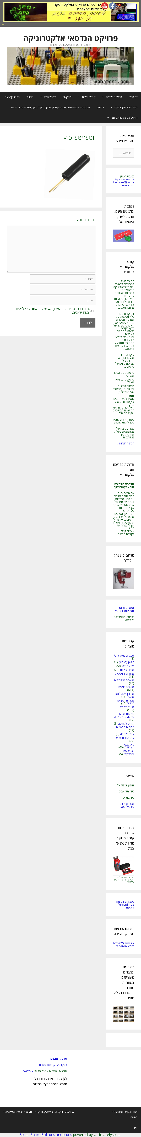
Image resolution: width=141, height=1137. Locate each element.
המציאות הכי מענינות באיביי (124, 609)
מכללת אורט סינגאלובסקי (127, 805)
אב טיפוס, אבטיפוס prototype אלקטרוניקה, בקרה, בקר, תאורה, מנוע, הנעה (50, 107)
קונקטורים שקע (125, 738)
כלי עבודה (128, 666)
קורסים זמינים (88, 97)
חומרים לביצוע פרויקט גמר (124, 117)
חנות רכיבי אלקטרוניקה (126, 107)
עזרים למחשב (126, 723)
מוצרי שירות (127, 670)
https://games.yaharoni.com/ (123, 944)
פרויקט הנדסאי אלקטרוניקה (70, 38)
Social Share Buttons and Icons (46, 1134)
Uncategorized (124, 655)
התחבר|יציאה (12, 97)
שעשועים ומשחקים (128, 752)
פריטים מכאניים (125, 727)
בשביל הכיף (50, 97)
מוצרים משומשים (124, 680)
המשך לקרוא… (125, 443)
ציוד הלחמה (127, 734)
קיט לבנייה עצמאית (128, 745)
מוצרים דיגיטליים (124, 674)
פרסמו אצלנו (58, 1058)
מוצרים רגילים (126, 687)
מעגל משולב (127, 707)
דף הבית (133, 97)
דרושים (100, 107)
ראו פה (134, 1117)
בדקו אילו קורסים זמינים (53, 1065)
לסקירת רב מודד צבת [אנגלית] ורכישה (124, 904)
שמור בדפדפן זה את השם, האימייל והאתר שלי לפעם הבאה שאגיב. (53, 310)
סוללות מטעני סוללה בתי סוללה (124, 715)
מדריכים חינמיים (114, 97)
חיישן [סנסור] (126, 662)
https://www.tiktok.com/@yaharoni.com (123, 182)
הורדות (29, 97)
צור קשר (67, 97)
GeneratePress (12, 1111)
